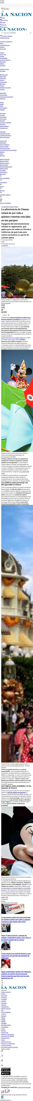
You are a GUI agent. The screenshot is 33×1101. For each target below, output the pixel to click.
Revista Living (4, 165)
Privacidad (28, 1087)
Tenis (1, 106)
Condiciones (21, 1087)
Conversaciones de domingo (8, 150)
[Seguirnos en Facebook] (2, 1051)
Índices (2, 64)
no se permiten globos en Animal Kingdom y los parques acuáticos (16, 888)
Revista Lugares (4, 163)
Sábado (2, 152)
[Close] (2, 980)
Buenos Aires (4, 75)
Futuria (2, 53)
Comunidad (3, 82)
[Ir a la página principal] (16, 15)
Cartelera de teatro (5, 135)
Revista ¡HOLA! (4, 161)
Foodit (4, 22)
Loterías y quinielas (5, 122)
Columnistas (3, 95)
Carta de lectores (5, 148)
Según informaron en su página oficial (12, 338)
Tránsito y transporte (6, 41)
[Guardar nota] (2, 305)
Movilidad (3, 62)
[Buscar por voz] (30, 32)
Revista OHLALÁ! (4, 159)
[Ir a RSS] (2, 1065)
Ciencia (2, 86)
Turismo (2, 115)
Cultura (2, 80)
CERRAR (2, 1)
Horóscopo (3, 119)
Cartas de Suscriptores (6, 97)
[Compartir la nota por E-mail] (6, 312)
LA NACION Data (5, 45)
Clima (1, 43)
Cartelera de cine (5, 133)
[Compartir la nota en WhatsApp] (4, 308)
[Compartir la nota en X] (4, 312)
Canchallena (3, 108)
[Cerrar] (26, 30)
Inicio (3, 18)
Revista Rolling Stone (6, 167)
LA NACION (4, 207)
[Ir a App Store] (5, 1074)
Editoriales (3, 93)
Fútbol (2, 102)
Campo (2, 56)
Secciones (5, 20)
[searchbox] (16, 33)
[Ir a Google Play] (5, 1071)
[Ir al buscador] (2, 11)
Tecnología (3, 117)
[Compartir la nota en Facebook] (2, 312)
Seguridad (3, 76)
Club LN (4, 25)
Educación (3, 78)
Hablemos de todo (5, 87)
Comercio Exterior (5, 60)
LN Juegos (3, 113)
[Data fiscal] (2, 1098)
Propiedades (3, 58)
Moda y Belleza (4, 126)
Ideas (1, 154)
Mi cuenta (5, 27)
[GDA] (5, 1093)
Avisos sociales (4, 146)
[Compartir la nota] (2, 308)
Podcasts (2, 124)
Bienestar (3, 84)
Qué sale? (3, 132)
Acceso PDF (3, 141)
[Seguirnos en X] (2, 1056)
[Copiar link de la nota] (2, 310)
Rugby (2, 104)
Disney (3, 901)
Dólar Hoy (3, 54)
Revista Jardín (4, 168)
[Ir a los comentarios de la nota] (4, 305)
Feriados (2, 121)
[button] (16, 116)
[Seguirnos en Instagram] (2, 1061)
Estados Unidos (4, 69)
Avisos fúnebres (4, 145)
